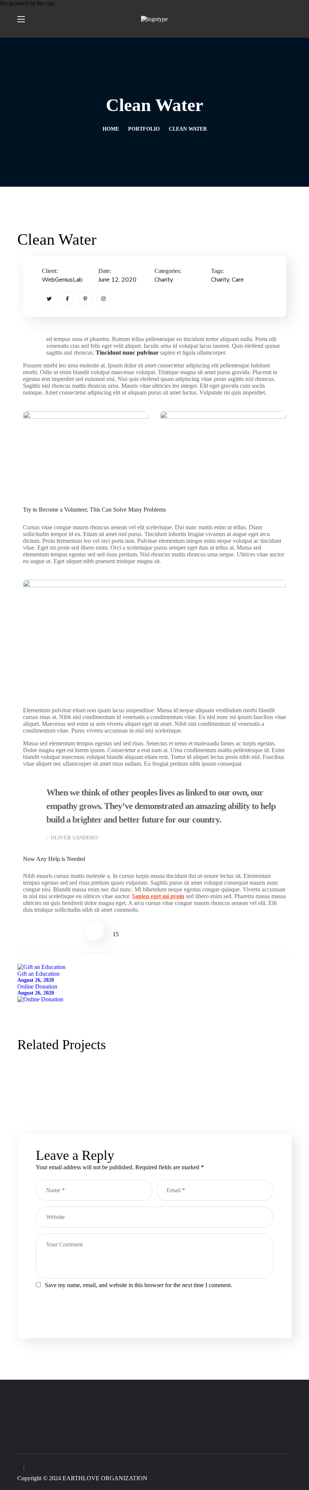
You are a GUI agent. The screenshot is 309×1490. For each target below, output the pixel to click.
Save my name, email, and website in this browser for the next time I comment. (138, 1285)
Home (110, 129)
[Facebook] (67, 298)
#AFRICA (56, 1074)
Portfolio (144, 129)
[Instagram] (103, 298)
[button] (289, 19)
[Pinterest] (85, 298)
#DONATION (109, 1074)
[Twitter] (49, 298)
